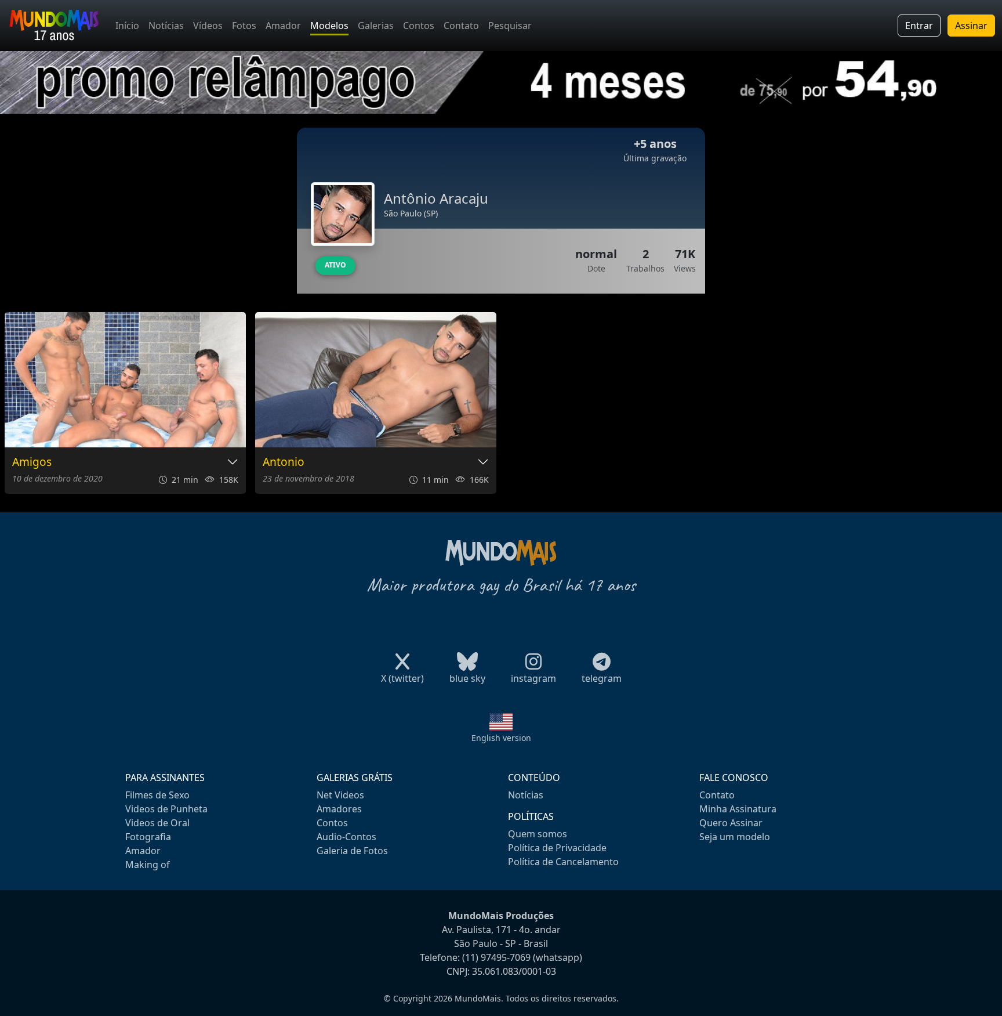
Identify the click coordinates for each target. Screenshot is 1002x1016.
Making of (147, 864)
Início (127, 25)
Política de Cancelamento (563, 861)
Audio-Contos (346, 836)
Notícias (166, 25)
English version (501, 737)
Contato (461, 25)
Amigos (32, 462)
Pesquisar (510, 25)
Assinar (971, 25)
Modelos (329, 25)
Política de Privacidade (557, 847)
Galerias (376, 25)
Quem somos (537, 833)
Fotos (244, 25)
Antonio (283, 462)
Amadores (339, 808)
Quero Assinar (731, 822)
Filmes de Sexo (157, 795)
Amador (283, 25)
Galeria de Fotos (352, 850)
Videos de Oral (157, 822)
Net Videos (340, 795)
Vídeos (208, 25)
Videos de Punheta (166, 808)
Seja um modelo (734, 836)
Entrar (919, 25)
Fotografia (148, 836)
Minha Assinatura (737, 808)
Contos (418, 25)
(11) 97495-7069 (496, 957)
